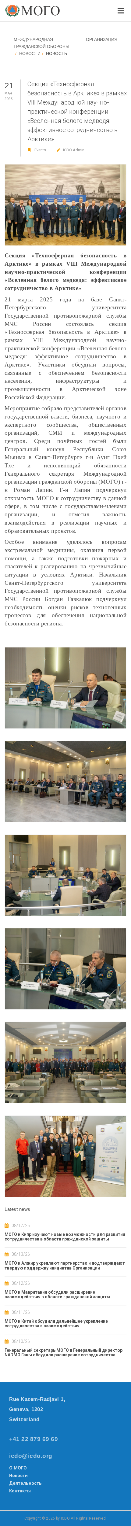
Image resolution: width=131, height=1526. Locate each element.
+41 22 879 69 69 (33, 1439)
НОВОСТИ (30, 53)
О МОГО (18, 1467)
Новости (18, 1475)
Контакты (20, 1490)
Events (40, 150)
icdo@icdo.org (30, 1456)
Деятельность (25, 1483)
